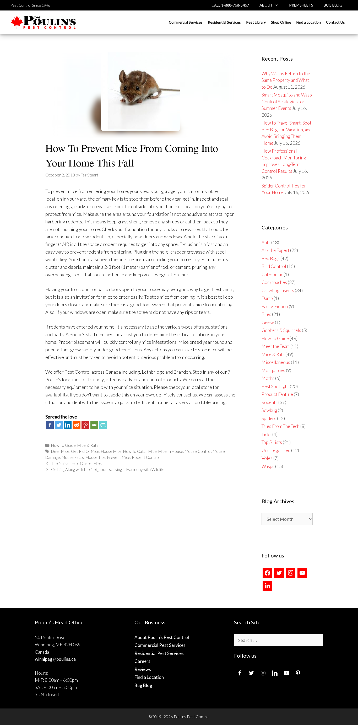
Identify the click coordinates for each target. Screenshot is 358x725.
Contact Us (335, 22)
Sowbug (269, 410)
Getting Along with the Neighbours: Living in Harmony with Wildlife (108, 469)
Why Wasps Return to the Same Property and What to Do (286, 80)
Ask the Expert (275, 250)
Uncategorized (276, 450)
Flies (266, 314)
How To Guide (63, 445)
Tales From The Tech (281, 426)
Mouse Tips (95, 457)
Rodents (270, 402)
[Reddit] (76, 425)
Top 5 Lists (272, 442)
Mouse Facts (73, 457)
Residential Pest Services (159, 653)
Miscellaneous (276, 362)
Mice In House (170, 451)
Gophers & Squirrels (281, 330)
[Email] (94, 425)
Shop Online (281, 22)
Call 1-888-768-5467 (230, 5)
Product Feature (277, 394)
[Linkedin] (68, 425)
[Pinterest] (85, 425)
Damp (267, 298)
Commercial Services (186, 22)
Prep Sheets (301, 5)
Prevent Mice (118, 457)
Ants (266, 242)
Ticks (267, 434)
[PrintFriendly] (103, 425)
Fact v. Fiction (275, 306)
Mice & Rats (87, 445)
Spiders (269, 418)
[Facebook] (50, 425)
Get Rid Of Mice (85, 451)
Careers (142, 661)
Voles (267, 458)
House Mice (111, 451)
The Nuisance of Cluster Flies (76, 463)
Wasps (268, 466)
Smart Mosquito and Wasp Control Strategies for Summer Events (287, 101)
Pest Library (256, 22)
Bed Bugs (271, 258)
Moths (268, 378)
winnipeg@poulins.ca (55, 659)
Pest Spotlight (275, 386)
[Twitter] (59, 425)
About (266, 5)
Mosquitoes (273, 370)
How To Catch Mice (140, 451)
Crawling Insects (278, 290)
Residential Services (224, 22)
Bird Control (274, 266)
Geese (268, 322)
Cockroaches (274, 282)
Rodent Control (146, 457)
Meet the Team (276, 346)
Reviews (142, 669)
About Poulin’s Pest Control (161, 637)
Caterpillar (272, 274)
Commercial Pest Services (160, 645)
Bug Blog (333, 5)
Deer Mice (60, 451)
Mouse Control (198, 451)
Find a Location (308, 22)
